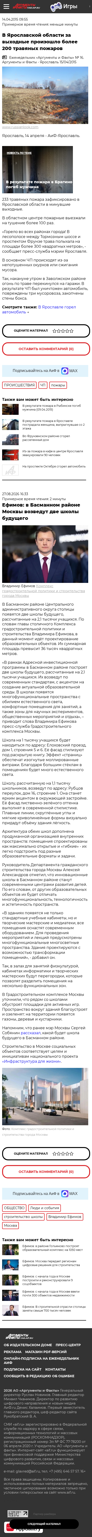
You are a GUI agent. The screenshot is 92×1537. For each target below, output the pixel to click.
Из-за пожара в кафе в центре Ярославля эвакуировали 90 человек (52, 453)
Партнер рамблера (44, 1514)
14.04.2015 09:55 (15, 19)
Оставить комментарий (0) (46, 349)
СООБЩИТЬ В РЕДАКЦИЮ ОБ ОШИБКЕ (39, 1376)
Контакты (55, 1369)
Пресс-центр (68, 1345)
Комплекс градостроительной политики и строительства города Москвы (43, 591)
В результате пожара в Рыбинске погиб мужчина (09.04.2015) (51, 407)
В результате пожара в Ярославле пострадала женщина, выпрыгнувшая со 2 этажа (53, 424)
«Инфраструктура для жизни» (31, 1061)
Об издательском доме (28, 1345)
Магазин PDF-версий (46, 1352)
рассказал (31, 1033)
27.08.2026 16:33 (15, 494)
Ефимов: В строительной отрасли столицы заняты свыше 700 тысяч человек (54, 1308)
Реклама (12, 1352)
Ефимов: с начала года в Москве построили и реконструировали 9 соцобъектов (47, 1280)
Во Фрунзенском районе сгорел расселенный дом (46, 438)
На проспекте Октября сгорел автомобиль (54, 466)
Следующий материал (44, 1524)
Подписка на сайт (23, 1369)
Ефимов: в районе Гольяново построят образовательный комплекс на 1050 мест (52, 1248)
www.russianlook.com (20, 127)
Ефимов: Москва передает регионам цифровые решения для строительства (51, 1263)
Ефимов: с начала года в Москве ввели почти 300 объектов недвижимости (50, 1293)
